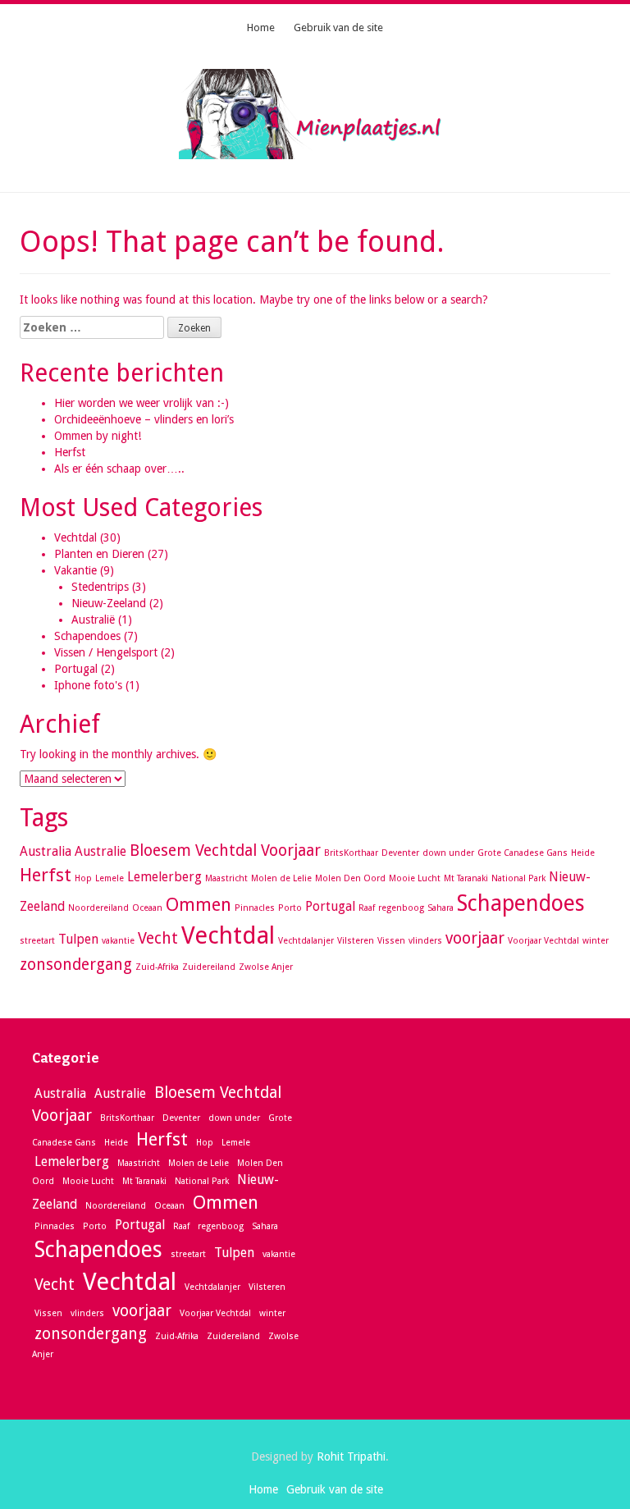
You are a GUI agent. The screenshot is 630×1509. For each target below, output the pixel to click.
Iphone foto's (88, 685)
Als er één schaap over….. (119, 468)
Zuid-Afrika (157, 967)
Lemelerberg (164, 877)
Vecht (158, 938)
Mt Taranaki (466, 878)
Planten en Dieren (99, 553)
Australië (93, 619)
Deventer (400, 853)
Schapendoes (87, 635)
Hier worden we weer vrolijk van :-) (141, 402)
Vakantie (75, 570)
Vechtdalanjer (306, 940)
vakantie (118, 940)
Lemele (109, 878)
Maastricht (226, 878)
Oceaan (147, 908)
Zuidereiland (208, 967)
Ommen (198, 904)
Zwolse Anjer (266, 967)
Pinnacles (255, 908)
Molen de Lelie (281, 878)
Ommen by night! (97, 435)
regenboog (401, 908)
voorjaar (474, 938)
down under (448, 853)
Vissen (391, 940)
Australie (100, 851)
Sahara (440, 908)
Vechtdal (75, 537)
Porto (290, 908)
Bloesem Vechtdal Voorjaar (225, 850)
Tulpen (78, 939)
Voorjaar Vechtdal (543, 940)
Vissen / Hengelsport (106, 652)
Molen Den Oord (350, 878)
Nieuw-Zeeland (108, 603)
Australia (45, 851)
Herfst (69, 452)
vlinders (425, 940)
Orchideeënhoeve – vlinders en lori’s (144, 419)
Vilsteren (355, 940)
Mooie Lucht (415, 878)
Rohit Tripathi (351, 1456)
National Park (518, 878)
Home (261, 27)
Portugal (76, 668)
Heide (583, 853)
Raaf (366, 908)
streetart (37, 940)
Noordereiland (98, 908)
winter (595, 940)
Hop (83, 878)
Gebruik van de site (338, 27)
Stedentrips (100, 586)
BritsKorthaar (351, 853)
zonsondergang (76, 964)
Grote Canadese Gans (522, 853)
